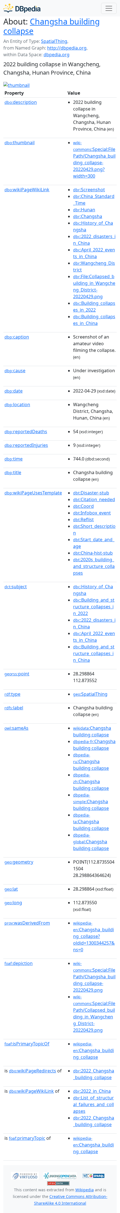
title (12, 472)
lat (11, 889)
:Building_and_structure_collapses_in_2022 (93, 606)
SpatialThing (54, 41)
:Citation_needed (94, 499)
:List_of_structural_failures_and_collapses (93, 1104)
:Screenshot (89, 190)
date (13, 391)
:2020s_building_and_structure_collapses (94, 566)
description (20, 102)
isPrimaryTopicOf (26, 1044)
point (16, 674)
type (12, 694)
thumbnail (19, 142)
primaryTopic (27, 1138)
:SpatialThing (90, 694)
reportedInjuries (26, 445)
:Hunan (84, 210)
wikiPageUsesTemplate (33, 493)
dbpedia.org (56, 55)
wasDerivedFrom (27, 923)
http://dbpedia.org (67, 48)
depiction (18, 963)
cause (14, 370)
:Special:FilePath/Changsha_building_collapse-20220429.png (94, 977)
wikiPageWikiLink (26, 190)
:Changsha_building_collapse (93, 1050)
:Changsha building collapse (91, 761)
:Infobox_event (92, 513)
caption (16, 337)
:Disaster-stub (91, 493)
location (17, 404)
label (13, 708)
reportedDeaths (25, 431)
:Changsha (87, 216)
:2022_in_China (92, 1091)
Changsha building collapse (51, 26)
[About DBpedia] (21, 8)
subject (15, 587)
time (13, 459)
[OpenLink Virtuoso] (25, 1175)
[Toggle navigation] (109, 8)
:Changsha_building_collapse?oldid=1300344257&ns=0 (94, 936)
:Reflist (83, 519)
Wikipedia (84, 1189)
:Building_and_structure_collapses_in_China (93, 653)
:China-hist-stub (93, 553)
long (13, 903)
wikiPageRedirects (32, 1071)
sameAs (16, 728)
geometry (18, 862)
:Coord (83, 506)
